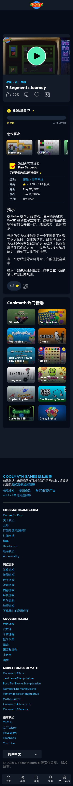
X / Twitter (10, 727)
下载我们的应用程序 (16, 611)
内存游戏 (8, 590)
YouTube (9, 743)
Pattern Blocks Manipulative (21, 694)
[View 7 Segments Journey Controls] (47, 94)
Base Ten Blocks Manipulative (22, 683)
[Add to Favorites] (37, 94)
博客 (6, 541)
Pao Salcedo (27, 167)
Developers (10, 546)
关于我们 (8, 520)
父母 (6, 525)
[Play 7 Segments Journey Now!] (36, 56)
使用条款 (25, 490)
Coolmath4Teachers (16, 704)
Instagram (10, 732)
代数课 (7, 629)
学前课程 (8, 634)
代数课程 (8, 624)
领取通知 (8, 490)
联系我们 (8, 551)
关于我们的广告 (45, 490)
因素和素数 (10, 649)
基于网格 (20, 82)
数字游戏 (8, 580)
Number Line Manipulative (19, 688)
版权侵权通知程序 (23, 484)
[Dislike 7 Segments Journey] (26, 94)
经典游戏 (8, 595)
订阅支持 (8, 536)
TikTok (7, 722)
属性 (6, 660)
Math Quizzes (11, 699)
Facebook (9, 738)
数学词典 (8, 639)
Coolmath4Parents (15, 709)
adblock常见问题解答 (17, 495)
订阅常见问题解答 (14, 530)
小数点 (7, 655)
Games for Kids (13, 515)
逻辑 (9, 82)
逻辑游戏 (8, 585)
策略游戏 (8, 569)
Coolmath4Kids (13, 673)
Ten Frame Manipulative (18, 678)
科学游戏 (8, 600)
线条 (6, 644)
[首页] (36, 5)
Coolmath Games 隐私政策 (27, 477)
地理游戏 (8, 605)
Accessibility (11, 556)
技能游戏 (8, 574)
